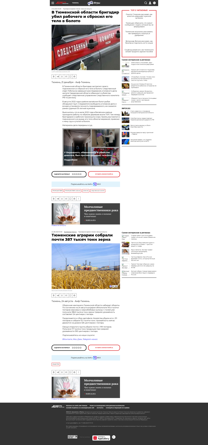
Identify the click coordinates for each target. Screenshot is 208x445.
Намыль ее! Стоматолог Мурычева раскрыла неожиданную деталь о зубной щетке (142, 71)
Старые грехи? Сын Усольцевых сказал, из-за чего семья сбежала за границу (143, 237)
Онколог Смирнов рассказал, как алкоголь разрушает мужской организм (139, 16)
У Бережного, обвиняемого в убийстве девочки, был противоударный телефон (88, 154)
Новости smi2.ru (59, 225)
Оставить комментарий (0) (104, 174)
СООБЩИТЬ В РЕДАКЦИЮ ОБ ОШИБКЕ (117, 408)
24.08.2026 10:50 (57, 232)
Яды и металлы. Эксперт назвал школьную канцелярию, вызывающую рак (141, 251)
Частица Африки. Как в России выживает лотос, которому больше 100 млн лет (143, 258)
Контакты (100, 408)
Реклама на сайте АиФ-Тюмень (76, 405)
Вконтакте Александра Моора (62, 290)
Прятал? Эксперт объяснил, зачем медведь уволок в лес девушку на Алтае (142, 265)
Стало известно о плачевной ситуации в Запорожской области (142, 111)
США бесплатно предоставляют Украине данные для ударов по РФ (142, 119)
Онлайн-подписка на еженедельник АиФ (80, 408)
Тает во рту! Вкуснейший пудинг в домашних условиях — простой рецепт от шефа (142, 244)
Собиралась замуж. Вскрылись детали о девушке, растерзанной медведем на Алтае (142, 92)
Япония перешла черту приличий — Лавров (141, 133)
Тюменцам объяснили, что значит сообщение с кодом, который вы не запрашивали (139, 25)
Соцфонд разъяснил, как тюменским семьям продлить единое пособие (139, 51)
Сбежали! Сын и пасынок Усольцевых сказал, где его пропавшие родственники (143, 100)
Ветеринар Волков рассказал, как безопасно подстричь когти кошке (139, 42)
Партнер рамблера (85, 437)
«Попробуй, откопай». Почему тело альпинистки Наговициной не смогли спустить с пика (143, 78)
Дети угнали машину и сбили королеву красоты (140, 126)
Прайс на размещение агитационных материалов (107, 405)
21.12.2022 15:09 (56, 9)
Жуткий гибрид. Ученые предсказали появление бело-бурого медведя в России (143, 272)
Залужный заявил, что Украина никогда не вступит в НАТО (140, 140)
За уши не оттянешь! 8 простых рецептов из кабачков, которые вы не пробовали (143, 85)
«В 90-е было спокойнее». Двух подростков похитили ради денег (142, 63)
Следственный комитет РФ (61, 71)
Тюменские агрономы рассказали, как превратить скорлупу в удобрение (139, 33)
